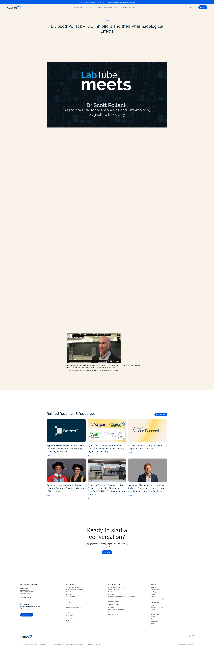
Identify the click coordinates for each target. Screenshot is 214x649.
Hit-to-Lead (69, 594)
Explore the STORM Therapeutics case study (122, 2)
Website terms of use (45, 644)
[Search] (191, 7)
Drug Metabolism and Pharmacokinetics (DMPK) (121, 596)
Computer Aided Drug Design (116, 587)
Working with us (155, 592)
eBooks (153, 616)
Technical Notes (155, 614)
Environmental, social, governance (160, 599)
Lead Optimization (70, 596)
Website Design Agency (93, 644)
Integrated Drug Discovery (73, 587)
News (107, 20)
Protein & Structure (113, 589)
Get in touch (107, 552)
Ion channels (69, 618)
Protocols (153, 619)
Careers (153, 596)
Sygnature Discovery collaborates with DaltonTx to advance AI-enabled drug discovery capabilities (65, 448)
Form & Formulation (113, 601)
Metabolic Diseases (113, 614)
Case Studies (154, 621)
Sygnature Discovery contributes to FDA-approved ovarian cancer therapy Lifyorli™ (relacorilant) (106, 448)
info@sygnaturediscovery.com (31, 606)
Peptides (68, 605)
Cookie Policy (34, 644)
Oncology (111, 607)
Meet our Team (155, 589)
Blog (152, 605)
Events (153, 626)
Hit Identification (70, 592)
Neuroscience (112, 612)
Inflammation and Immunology (116, 609)
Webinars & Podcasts (157, 607)
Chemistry (111, 594)
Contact (202, 7)
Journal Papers (155, 612)
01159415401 (26, 604)
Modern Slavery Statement (60, 644)
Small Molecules (70, 602)
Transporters (69, 622)
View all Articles (161, 414)
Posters (153, 609)
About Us (153, 587)
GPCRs (67, 620)
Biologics (68, 612)
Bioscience (111, 592)
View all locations (25, 597)
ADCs (67, 609)
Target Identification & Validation (74, 589)
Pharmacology (114, 599)
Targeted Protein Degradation (74, 607)
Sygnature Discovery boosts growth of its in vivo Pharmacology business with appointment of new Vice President (146, 488)
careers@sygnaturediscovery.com (32, 609)
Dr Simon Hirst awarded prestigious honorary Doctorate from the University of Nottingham (65, 488)
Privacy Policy (24, 644)
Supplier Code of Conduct (77, 644)
